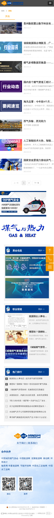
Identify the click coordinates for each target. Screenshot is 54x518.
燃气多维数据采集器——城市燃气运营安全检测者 (38, 62)
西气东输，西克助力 (35, 121)
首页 (2, 11)
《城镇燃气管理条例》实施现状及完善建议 (38, 347)
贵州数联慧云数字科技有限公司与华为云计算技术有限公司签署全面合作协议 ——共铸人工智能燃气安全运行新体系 (38, 23)
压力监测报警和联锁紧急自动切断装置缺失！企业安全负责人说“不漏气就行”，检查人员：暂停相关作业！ (29, 406)
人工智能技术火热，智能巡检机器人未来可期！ (38, 140)
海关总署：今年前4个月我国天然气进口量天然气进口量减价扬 (38, 101)
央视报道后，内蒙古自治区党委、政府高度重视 (28, 395)
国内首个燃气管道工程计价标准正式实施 (38, 82)
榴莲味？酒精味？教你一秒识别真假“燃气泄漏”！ (38, 331)
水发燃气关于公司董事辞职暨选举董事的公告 (27, 412)
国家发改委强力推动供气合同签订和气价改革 (38, 160)
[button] (50, 3)
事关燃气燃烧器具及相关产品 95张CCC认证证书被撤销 (29, 417)
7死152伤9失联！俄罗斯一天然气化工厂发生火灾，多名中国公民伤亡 (29, 401)
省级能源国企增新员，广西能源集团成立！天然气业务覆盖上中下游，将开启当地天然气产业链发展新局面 (38, 43)
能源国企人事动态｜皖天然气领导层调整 (38, 316)
